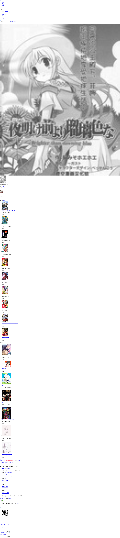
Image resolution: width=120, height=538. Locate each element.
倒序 (19, 460)
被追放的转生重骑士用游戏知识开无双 (8, 210)
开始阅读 (3, 532)
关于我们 (1, 524)
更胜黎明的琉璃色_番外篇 (10, 460)
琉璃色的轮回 (5, 493)
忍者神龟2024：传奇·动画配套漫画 (8, 419)
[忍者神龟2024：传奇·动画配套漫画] (6, 418)
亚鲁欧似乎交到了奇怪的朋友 (7, 454)
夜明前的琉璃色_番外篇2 (8, 472)
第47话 (5, 478)
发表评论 (17, 503)
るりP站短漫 (4, 368)
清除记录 (6, 11)
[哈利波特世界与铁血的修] (6, 435)
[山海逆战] (5, 223)
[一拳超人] (5, 307)
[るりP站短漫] (6, 366)
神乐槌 (3, 402)
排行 (3, 4)
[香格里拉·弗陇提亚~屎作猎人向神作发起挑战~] (5, 251)
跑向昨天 (3, 385)
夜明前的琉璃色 (6, 468)
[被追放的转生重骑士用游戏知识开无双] (5, 209)
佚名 (3, 186)
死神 (3, 238)
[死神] (5, 237)
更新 (3, 3)
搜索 (10, 21)
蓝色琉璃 (4, 474)
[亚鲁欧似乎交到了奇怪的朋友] (6, 452)
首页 (3, 2)
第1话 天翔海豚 (6, 496)
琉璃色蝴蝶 (5, 487)
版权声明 (9, 524)
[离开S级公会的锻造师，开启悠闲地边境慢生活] (5, 321)
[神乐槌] (6, 401)
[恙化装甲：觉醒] (5, 279)
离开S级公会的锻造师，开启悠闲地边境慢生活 (10, 323)
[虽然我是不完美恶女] (5, 335)
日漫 (3, 5)
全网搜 (15, 21)
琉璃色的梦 (5, 480)
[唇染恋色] (6, 354)
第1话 (5, 484)
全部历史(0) (4, 14)
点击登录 (12, 12)
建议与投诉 (5, 524)
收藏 (1, 532)
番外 (2, 460)
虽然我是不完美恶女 (5, 337)
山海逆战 (3, 224)
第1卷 (5, 490)
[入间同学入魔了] (5, 293)
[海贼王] (5, 265)
